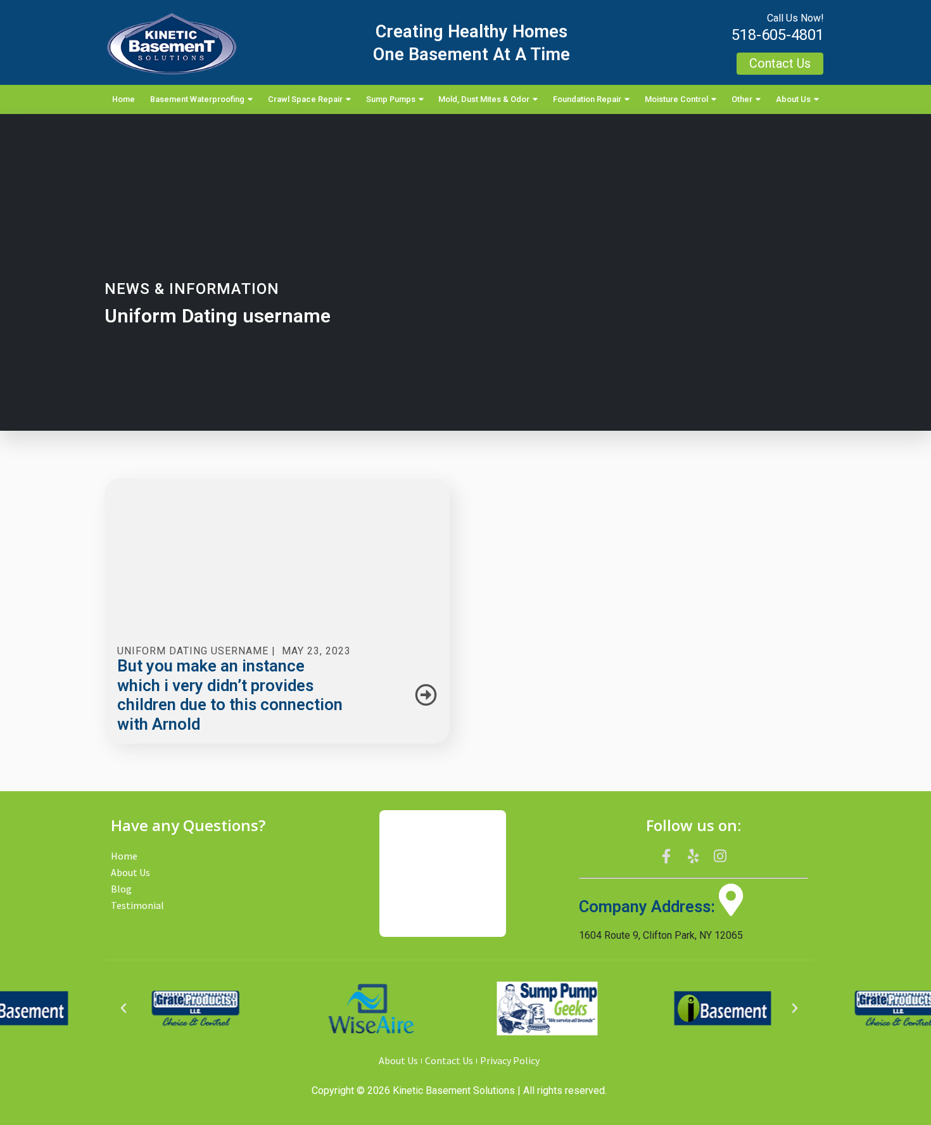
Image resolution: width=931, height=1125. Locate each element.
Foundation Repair (587, 99)
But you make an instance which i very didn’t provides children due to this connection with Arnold (230, 695)
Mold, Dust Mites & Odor (483, 99)
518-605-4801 (778, 35)
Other (742, 99)
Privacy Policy (510, 1060)
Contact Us (449, 1060)
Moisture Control (676, 99)
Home (123, 99)
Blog (121, 888)
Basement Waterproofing (197, 99)
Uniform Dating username (193, 651)
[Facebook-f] (666, 856)
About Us (793, 99)
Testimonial (137, 905)
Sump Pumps (390, 99)
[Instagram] (720, 856)
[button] (123, 1008)
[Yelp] (693, 856)
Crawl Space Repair (305, 99)
